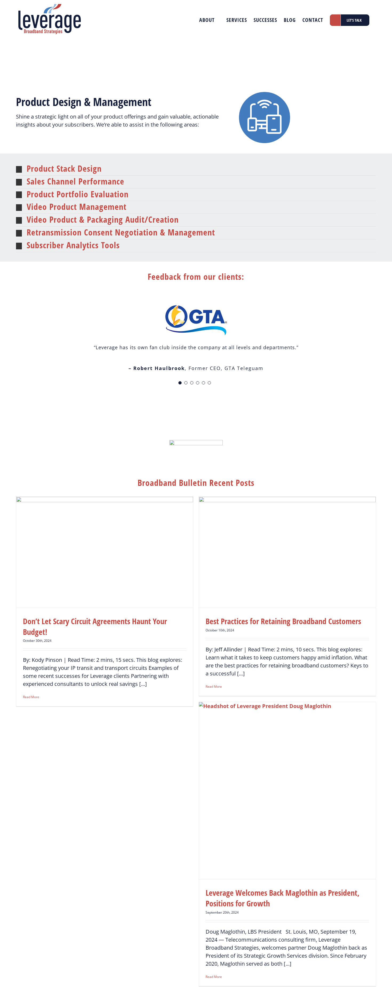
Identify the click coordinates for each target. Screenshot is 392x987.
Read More (31, 697)
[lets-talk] (196, 442)
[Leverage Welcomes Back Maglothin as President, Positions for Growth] (287, 790)
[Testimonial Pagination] (180, 382)
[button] (196, 169)
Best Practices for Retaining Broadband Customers (283, 621)
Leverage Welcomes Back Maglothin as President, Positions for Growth (282, 898)
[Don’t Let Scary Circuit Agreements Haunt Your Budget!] (104, 552)
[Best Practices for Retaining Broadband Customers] (287, 552)
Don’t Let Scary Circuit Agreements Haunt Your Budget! (95, 626)
